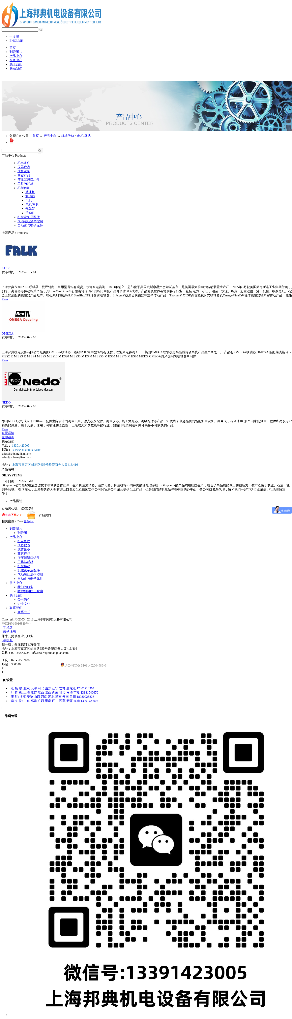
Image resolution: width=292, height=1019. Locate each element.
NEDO (6, 402)
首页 (13, 47)
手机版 (7, 627)
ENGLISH (16, 40)
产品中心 (50, 135)
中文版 (14, 36)
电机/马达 (84, 135)
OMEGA (8, 333)
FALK (6, 268)
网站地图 (9, 632)
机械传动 (67, 135)
